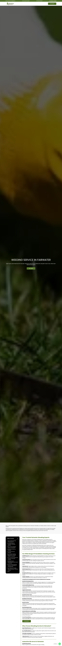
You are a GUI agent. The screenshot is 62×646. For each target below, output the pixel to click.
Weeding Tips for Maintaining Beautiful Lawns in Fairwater (13, 562)
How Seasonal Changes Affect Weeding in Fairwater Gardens (13, 569)
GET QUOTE (31, 268)
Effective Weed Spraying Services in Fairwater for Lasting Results (12, 565)
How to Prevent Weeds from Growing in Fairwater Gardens (13, 558)
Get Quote (52, 3)
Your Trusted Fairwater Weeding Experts (12, 541)
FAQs (8, 571)
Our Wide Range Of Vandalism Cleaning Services (11, 544)
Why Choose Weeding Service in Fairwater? (12, 547)
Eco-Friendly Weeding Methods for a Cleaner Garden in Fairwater (12, 555)
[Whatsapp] (59, 644)
